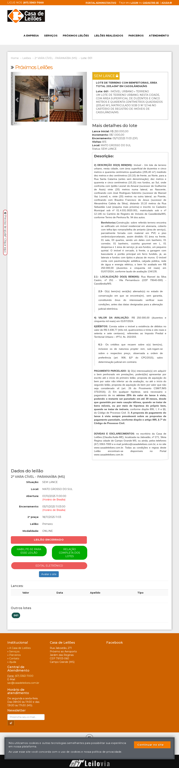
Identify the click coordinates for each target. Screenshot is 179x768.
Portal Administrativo (101, 2)
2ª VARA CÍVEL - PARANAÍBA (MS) (56, 58)
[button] (16, 98)
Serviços (51, 35)
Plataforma (89, 757)
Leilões (26, 58)
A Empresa (31, 35)
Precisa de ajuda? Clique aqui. (5, 234)
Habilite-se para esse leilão (29, 551)
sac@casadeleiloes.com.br (23, 682)
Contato (14, 658)
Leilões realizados (108, 35)
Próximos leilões (76, 35)
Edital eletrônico (49, 565)
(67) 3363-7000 (24, 675)
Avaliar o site (48, 574)
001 (16, 615)
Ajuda (166, 2)
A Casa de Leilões (20, 648)
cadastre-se (151, 2)
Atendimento (159, 35)
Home (15, 58)
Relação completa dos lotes (69, 553)
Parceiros (136, 35)
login (134, 2)
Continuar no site (150, 744)
